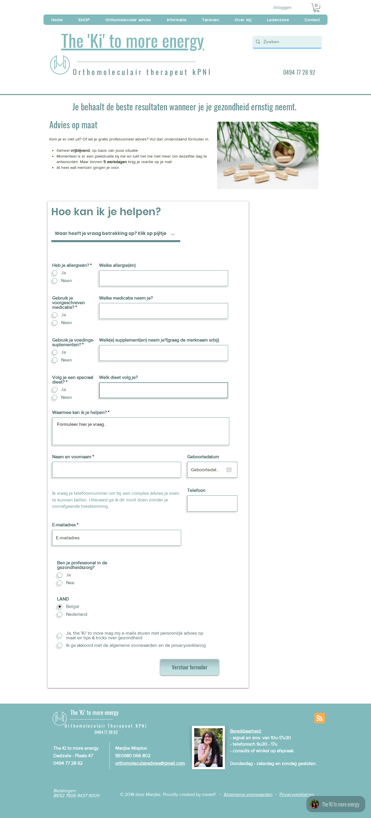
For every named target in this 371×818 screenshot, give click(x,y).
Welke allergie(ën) (117, 265)
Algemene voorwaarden (248, 794)
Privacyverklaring (296, 794)
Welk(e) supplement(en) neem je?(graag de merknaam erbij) (159, 340)
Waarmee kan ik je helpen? (80, 412)
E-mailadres (64, 525)
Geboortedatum (203, 456)
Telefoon (196, 490)
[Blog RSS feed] (319, 718)
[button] (316, 7)
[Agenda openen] (229, 470)
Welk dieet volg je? (118, 377)
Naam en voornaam (71, 456)
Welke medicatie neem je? (126, 298)
